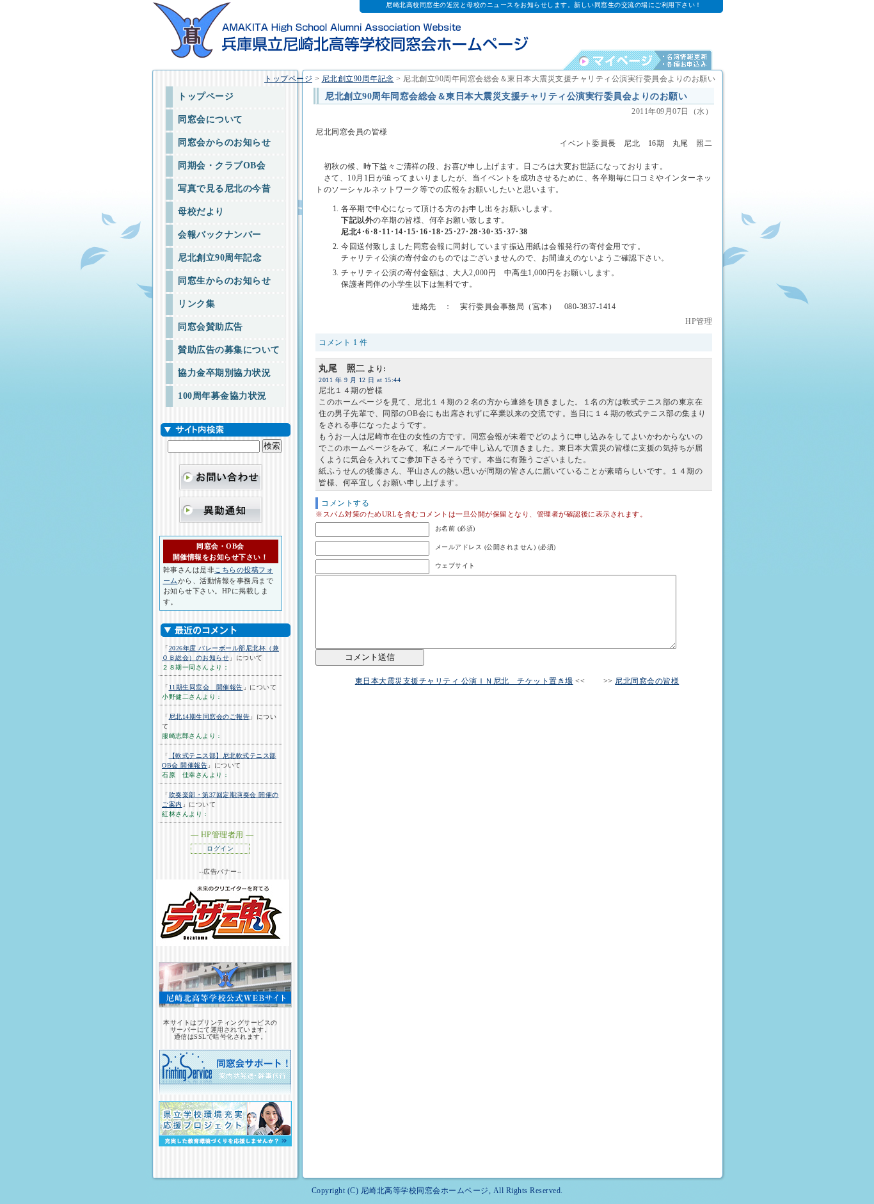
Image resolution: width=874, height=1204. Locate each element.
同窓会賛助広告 (210, 327)
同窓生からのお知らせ (224, 280)
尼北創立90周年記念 (220, 257)
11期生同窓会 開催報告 (206, 687)
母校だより (201, 211)
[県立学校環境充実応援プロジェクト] (223, 1119)
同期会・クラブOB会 (222, 165)
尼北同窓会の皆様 (647, 681)
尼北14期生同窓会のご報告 (209, 716)
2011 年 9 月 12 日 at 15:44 (360, 379)
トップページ (206, 96)
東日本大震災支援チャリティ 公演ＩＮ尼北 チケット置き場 (464, 681)
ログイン (220, 848)
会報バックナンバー (220, 234)
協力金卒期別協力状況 (224, 373)
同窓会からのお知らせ (224, 142)
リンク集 (196, 304)
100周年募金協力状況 (222, 396)
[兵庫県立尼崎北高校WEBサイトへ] (223, 984)
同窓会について (210, 119)
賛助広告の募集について (229, 350)
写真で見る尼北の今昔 (224, 188)
